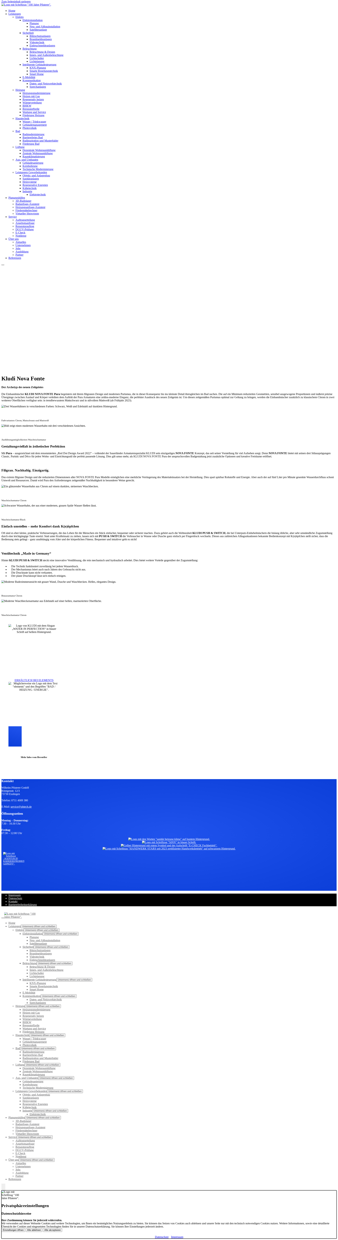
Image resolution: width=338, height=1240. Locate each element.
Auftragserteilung (25, 219)
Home (11, 10)
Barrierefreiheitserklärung (22, 904)
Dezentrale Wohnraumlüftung (39, 150)
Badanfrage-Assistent (27, 204)
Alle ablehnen (34, 1230)
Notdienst (20, 235)
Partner (19, 254)
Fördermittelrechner (26, 210)
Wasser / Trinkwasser (34, 121)
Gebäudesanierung (33, 162)
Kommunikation (32, 80)
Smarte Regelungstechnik (44, 70)
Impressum (14, 895)
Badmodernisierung (33, 134)
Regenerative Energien (35, 185)
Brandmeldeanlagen (41, 39)
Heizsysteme (30, 181)
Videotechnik (37, 42)
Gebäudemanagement (35, 124)
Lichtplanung (37, 61)
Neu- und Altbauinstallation (45, 26)
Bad (17, 131)
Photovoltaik (30, 127)
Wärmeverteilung (32, 102)
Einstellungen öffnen (13, 1230)
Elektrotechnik (38, 194)
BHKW (27, 105)
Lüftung (19, 146)
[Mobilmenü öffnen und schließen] (2, 264)
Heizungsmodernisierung (36, 93)
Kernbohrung (30, 165)
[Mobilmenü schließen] (2, 917)
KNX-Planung (38, 67)
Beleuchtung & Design (42, 51)
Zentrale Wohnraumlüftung (38, 153)
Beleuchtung (30, 48)
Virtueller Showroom (27, 213)
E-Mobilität (29, 77)
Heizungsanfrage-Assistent (30, 207)
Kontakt (12, 901)
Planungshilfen (16, 197)
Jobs (17, 248)
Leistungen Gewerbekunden (31, 172)
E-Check (20, 232)
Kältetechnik (30, 188)
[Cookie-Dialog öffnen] (3, 1187)
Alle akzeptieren (52, 1230)
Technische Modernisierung (38, 169)
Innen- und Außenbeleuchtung (46, 55)
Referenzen (14, 257)
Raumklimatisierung (34, 156)
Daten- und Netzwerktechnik (46, 83)
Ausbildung (22, 251)
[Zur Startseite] (26, 5)
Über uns (13, 238)
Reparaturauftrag (24, 226)
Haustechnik (22, 118)
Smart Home (37, 74)
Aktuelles (20, 242)
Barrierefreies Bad (33, 137)
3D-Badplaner (23, 200)
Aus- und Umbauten (26, 159)
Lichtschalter (37, 58)
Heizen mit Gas (31, 96)
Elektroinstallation (33, 20)
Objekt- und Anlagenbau (36, 175)
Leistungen (14, 13)
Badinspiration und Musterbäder (40, 140)
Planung (34, 23)
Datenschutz (15, 898)
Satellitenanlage (38, 29)
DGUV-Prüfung (24, 229)
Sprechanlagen (38, 86)
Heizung (20, 89)
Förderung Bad (31, 143)
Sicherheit (28, 32)
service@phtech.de (21, 806)
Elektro (19, 16)
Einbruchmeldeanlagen (42, 45)
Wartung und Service (34, 112)
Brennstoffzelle (31, 108)
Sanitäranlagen (31, 178)
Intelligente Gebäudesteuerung (39, 64)
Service (12, 216)
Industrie (27, 191)
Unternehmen (23, 245)
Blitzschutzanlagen (40, 36)
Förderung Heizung (33, 115)
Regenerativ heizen (33, 99)
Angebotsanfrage (25, 223)
